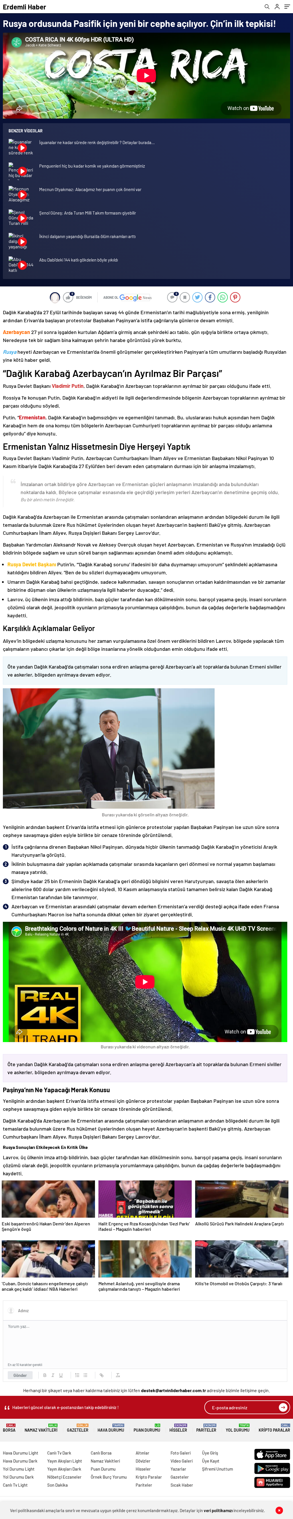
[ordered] (77, 1375)
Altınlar (142, 1452)
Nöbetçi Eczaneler (64, 1476)
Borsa (9, 1428)
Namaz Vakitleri (41, 1428)
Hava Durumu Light (20, 1452)
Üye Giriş (210, 1452)
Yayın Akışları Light (64, 1460)
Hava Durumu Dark (20, 1460)
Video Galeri (182, 1460)
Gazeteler (77, 1428)
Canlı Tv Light (15, 1484)
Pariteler (206, 1428)
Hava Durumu (111, 1428)
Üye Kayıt (210, 1460)
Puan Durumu (147, 1428)
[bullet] (85, 1375)
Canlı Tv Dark (59, 1452)
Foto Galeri (181, 1452)
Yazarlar (178, 1468)
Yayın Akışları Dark (64, 1468)
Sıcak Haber (182, 1484)
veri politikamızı (218, 1510)
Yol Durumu (238, 1428)
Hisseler (178, 1428)
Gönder (20, 1375)
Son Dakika (57, 1484)
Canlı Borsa (101, 1452)
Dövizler (143, 1460)
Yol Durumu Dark (18, 1476)
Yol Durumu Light (19, 1468)
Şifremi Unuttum (217, 1468)
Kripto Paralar (274, 1428)
